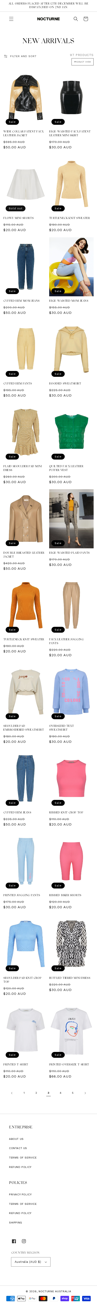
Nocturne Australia (55, 1291)
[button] (11, 19)
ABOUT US (16, 1139)
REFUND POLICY (20, 1213)
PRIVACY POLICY (20, 1194)
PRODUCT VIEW (82, 62)
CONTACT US (18, 1148)
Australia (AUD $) (28, 1261)
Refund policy (20, 1167)
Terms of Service (23, 1157)
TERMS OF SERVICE (23, 1203)
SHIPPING (15, 1222)
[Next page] (85, 1093)
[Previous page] (12, 1093)
